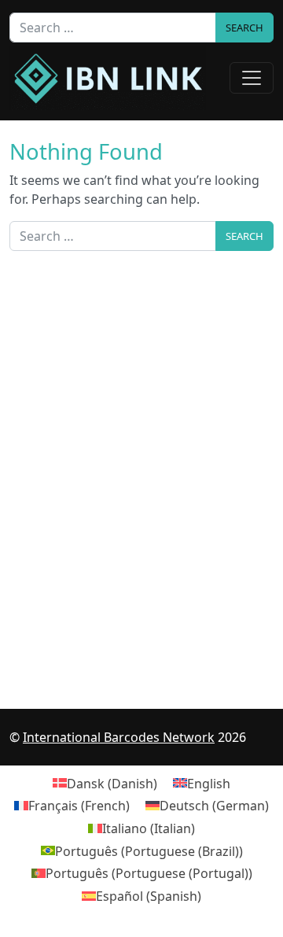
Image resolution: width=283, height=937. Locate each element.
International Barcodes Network (119, 737)
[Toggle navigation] (252, 78)
